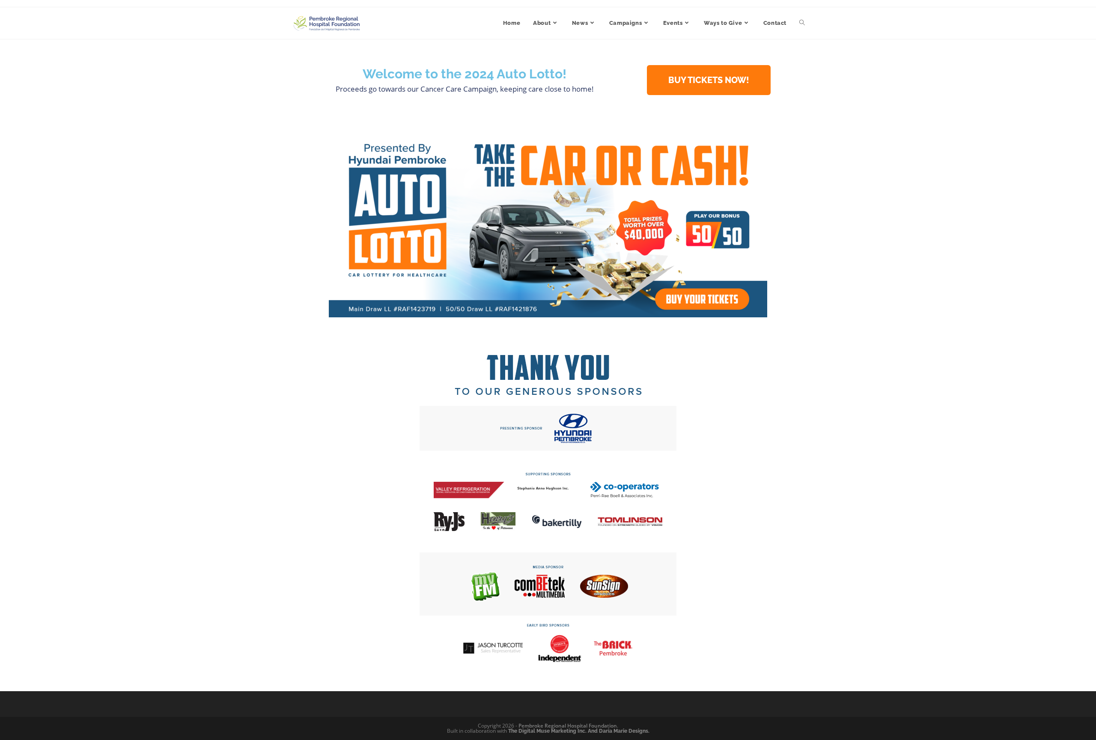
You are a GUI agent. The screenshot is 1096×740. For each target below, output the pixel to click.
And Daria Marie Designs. (618, 731)
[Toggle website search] (802, 23)
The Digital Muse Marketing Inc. (547, 731)
